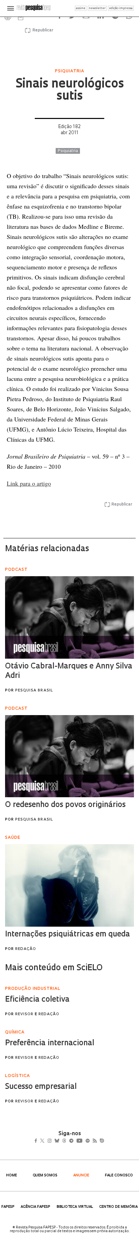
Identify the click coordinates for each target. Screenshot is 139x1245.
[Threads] (74, 1141)
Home (11, 1175)
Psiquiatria (68, 151)
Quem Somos (45, 1175)
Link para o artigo (29, 483)
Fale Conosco (119, 1175)
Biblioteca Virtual (75, 1207)
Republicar (41, 30)
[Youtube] (94, 1141)
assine (80, 8)
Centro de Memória (118, 1207)
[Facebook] (37, 1141)
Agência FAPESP (35, 1207)
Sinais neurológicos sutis (70, 90)
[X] (45, 1141)
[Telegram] (83, 1141)
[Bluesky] (63, 1141)
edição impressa (121, 8)
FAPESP (8, 1207)
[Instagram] (54, 1141)
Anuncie (81, 1175)
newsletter (97, 8)
